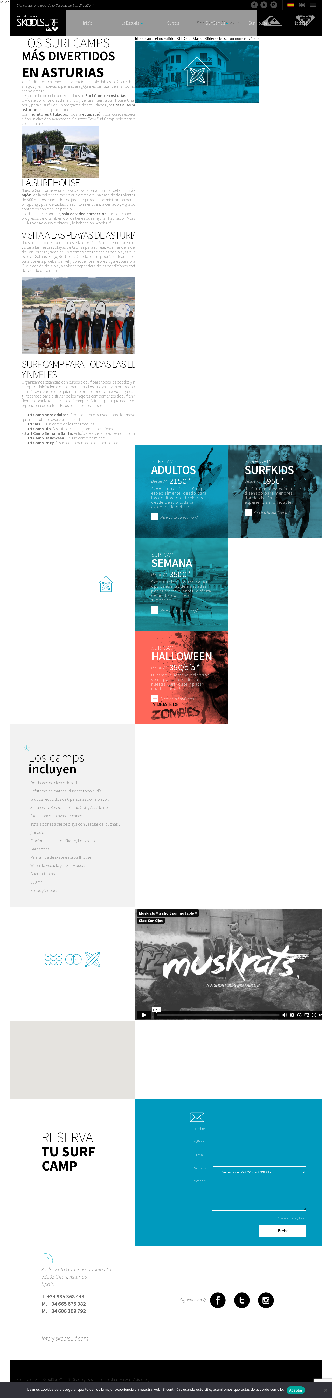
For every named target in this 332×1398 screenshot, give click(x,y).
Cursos (173, 23)
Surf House (117, 100)
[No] (325, 1390)
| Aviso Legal (141, 1379)
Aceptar (295, 1390)
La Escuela (130, 23)
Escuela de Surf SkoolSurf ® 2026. (44, 1379)
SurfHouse (258, 23)
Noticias (300, 23)
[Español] (291, 4)
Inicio (87, 23)
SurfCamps (215, 23)
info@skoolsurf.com (65, 1338)
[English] (302, 4)
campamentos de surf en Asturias (118, 396)
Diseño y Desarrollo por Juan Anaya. (101, 1379)
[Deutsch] (313, 4)
